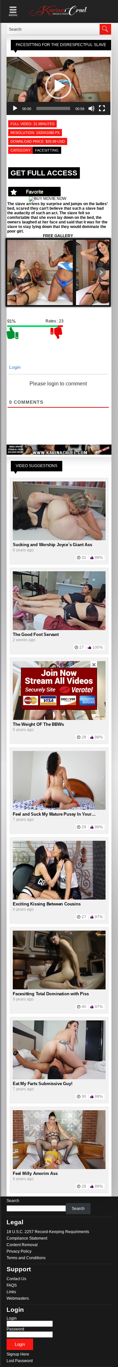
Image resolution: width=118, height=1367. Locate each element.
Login (14, 367)
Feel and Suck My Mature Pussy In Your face (57, 814)
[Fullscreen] (102, 108)
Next (100, 272)
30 (84, 1096)
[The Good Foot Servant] (59, 629)
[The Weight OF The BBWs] (59, 718)
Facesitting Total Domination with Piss (50, 993)
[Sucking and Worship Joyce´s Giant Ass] (59, 539)
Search (13, 1200)
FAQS (12, 1285)
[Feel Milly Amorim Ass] (59, 1167)
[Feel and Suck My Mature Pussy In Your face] (59, 808)
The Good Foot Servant (36, 634)
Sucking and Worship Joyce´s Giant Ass (52, 544)
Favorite (34, 191)
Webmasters (18, 1298)
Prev (15, 272)
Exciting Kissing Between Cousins (47, 904)
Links (11, 1292)
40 (84, 1006)
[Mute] (91, 108)
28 (84, 737)
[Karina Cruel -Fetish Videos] (59, 16)
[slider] (53, 108)
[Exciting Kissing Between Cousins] (59, 898)
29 (84, 827)
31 (84, 557)
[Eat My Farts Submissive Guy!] (59, 1078)
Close (93, 664)
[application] (58, 86)
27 (81, 647)
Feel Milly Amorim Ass (35, 1173)
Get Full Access (43, 173)
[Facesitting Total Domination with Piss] (59, 988)
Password (15, 1329)
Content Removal (22, 1245)
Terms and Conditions (26, 1258)
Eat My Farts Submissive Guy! (42, 1083)
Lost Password (20, 1361)
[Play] (15, 108)
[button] (58, 86)
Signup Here (18, 1354)
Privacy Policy (19, 1251)
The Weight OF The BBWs (38, 724)
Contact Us (16, 1279)
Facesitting (47, 150)
